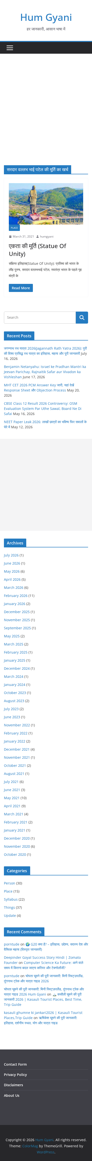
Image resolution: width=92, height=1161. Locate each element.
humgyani (46, 236)
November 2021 (17, 757)
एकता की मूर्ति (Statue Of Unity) (37, 249)
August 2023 (14, 700)
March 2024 (13, 676)
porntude (11, 944)
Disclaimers (13, 1085)
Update (10, 915)
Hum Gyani (46, 17)
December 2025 (17, 611)
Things (9, 907)
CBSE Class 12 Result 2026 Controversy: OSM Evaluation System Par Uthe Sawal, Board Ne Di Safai (42, 408)
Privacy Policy (15, 1074)
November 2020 (17, 846)
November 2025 (17, 620)
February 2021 (15, 822)
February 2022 (15, 733)
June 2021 (12, 789)
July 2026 (11, 555)
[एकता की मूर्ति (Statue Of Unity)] (46, 204)
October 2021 (15, 765)
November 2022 (17, 725)
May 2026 (12, 571)
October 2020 (15, 854)
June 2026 (12, 563)
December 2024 (17, 668)
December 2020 (17, 838)
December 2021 (17, 749)
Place (14, 227)
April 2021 (12, 806)
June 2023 (12, 717)
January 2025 (14, 660)
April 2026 (12, 579)
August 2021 (14, 773)
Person (9, 883)
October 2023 (15, 692)
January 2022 (14, 741)
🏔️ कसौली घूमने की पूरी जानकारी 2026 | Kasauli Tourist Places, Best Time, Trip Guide (43, 999)
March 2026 (13, 587)
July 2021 (11, 781)
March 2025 (13, 644)
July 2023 (11, 709)
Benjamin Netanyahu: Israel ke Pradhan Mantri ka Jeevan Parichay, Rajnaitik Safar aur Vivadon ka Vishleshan (45, 371)
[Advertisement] (46, 102)
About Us (11, 1095)
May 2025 (12, 636)
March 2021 (13, 814)
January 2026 (14, 603)
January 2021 (14, 830)
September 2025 (17, 628)
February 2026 (15, 595)
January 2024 (14, 684)
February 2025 (15, 652)
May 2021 (12, 797)
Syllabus (11, 899)
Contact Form (15, 1064)
